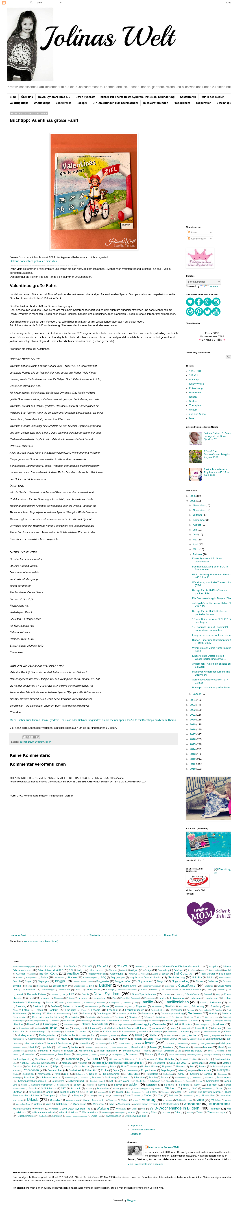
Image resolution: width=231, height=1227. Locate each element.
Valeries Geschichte (93, 1100)
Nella (141, 1059)
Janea (173, 1028)
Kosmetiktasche (36, 1039)
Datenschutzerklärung (143, 1129)
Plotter (180, 1066)
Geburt (133, 1013)
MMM (210, 1051)
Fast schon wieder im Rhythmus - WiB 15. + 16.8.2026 (216, 472)
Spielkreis (169, 1085)
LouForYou (61, 1047)
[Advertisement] (94, 906)
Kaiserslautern (128, 1032)
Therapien (195, 405)
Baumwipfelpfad (90, 978)
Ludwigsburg (90, 1047)
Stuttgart (17, 1091)
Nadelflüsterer (42, 1059)
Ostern (213, 1062)
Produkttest (75, 1070)
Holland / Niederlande (93, 1024)
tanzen (49, 1091)
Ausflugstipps (19, 102)
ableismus (139, 967)
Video (200, 1100)
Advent (227, 966)
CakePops (169, 986)
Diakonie (54, 994)
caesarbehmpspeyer (152, 986)
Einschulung (99, 998)
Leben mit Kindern (33, 1043)
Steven (158, 1089)
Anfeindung (163, 970)
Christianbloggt (47, 990)
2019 (193, 724)
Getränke (119, 1017)
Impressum (136, 1125)
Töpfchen (116, 1096)
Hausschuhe (154, 1021)
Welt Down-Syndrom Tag (76, 1108)
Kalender (143, 1031)
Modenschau (28, 1054)
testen (178, 1091)
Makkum (168, 1047)
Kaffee (95, 1031)
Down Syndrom (85, 96)
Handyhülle (99, 1020)
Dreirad (178, 994)
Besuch (17, 981)
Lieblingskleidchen (207, 1043)
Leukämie (170, 1043)
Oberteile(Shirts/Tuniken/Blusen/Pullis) (117, 1062)
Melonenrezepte (131, 1051)
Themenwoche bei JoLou (26, 1095)
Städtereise (102, 1088)
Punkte (104, 1070)
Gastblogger (104, 1013)
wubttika (143, 1112)
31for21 (193, 375)
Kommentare (198, 238)
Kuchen (123, 1038)
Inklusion (51, 1028)
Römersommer (111, 1073)
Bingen (28, 981)
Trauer (137, 1096)
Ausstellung (116, 973)
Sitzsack (178, 1081)
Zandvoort (166, 1112)
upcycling (18, 1100)
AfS (71, 970)
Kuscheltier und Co (167, 1039)
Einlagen (70, 998)
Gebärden (121, 1014)
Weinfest (39, 1109)
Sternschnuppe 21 (142, 1089)
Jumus (82, 1031)
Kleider (153, 1035)
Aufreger (20, 974)
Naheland (72, 1059)
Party (44, 1066)
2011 (193, 763)
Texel (191, 1092)
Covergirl (110, 990)
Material (44, 1051)
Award (155, 974)
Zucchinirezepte (26, 1116)
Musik (161, 1054)
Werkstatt (121, 1109)
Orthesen (197, 1062)
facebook (101, 1003)
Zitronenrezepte (216, 1112)
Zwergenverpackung (135, 1116)
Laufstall (16, 1043)
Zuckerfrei (43, 1116)
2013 (193, 754)
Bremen (28, 986)
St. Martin (75, 1088)
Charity (16, 989)
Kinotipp (103, 1035)
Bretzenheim (60, 985)
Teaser (119, 1092)
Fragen (39, 1010)
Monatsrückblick (47, 1054)
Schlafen (96, 1077)
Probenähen (31, 1070)
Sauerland (29, 1077)
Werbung (103, 1108)
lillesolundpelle (19, 1047)
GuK (199, 1017)
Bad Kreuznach (183, 973)
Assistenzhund (215, 970)
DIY (71, 994)
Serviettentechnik (97, 1081)
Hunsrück (187, 1024)
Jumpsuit (69, 1031)
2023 (193, 704)
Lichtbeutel (183, 1043)
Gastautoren (188, 96)
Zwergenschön (113, 1116)
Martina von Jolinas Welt (163, 1147)
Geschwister (72, 1017)
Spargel (90, 1085)
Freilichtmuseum (134, 1009)
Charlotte (29, 989)
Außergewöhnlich (97, 974)
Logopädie (46, 1047)
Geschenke (19, 1017)
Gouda (190, 1017)
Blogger (60, 981)
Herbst (194, 1020)
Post (192, 1066)
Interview (93, 1028)
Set (111, 1081)
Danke (154, 990)
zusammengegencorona (76, 1116)
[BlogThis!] (27, 737)
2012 (193, 759)
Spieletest (151, 1084)
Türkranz (173, 1095)
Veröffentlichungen (184, 1100)
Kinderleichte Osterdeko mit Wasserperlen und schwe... (209, 657)
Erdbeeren (195, 998)
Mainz (153, 1047)
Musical (149, 1054)
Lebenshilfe (84, 1043)
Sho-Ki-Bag (141, 1081)
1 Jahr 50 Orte (69, 966)
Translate (212, 286)
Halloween (69, 1020)
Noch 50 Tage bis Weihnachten (38, 1062)
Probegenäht (182, 102)
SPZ (63, 1088)
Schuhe (153, 1077)
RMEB (57, 1074)
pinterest (134, 1067)
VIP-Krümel (216, 1100)
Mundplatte (117, 1054)
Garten (86, 1013)
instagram (79, 1028)
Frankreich (70, 1010)
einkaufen (45, 998)
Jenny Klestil (201, 1028)
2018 (193, 729)
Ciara (77, 989)
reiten (181, 1070)
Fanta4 (203, 1003)
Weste (135, 1109)
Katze (196, 1032)
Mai (195, 539)
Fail (135, 1003)
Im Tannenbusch (23, 1028)
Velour (135, 1100)
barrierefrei (59, 978)
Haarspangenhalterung (38, 1021)
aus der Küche (197, 413)
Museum (132, 1054)
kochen (193, 1035)
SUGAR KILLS (35, 1092)
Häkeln (55, 1020)
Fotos (25, 1009)
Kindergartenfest (47, 1035)
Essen (49, 1002)
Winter (74, 1112)
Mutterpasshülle (211, 1054)
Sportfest (212, 1084)
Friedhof (218, 1010)
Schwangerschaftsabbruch (32, 1081)
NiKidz (194, 1059)
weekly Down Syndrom (146, 1104)
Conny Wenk (196, 383)
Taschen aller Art (69, 1091)
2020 (193, 719)
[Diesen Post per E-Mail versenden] (24, 737)
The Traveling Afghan (209, 1092)
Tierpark (78, 1095)
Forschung (215, 1006)
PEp (55, 1066)
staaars (89, 1089)
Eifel (31, 998)
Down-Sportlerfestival (144, 994)
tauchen (101, 1092)
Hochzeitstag (70, 1024)
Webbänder (124, 1104)
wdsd (111, 1104)
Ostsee (227, 1062)
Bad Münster (208, 974)
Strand (219, 1088)
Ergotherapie (211, 998)
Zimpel (190, 1112)
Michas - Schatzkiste (164, 1051)
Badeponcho (31, 978)
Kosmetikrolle (18, 1039)
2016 (193, 739)
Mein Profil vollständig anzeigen (145, 1163)
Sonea (227, 1080)
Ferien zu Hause (71, 1006)
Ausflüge (194, 379)
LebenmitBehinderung (59, 1043)
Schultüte (197, 1078)
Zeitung (178, 1112)
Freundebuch (205, 1010)
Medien (68, 1050)
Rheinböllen (27, 1074)
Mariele (207, 1047)
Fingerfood (141, 1006)
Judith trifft (18, 1031)
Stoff (194, 1088)
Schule (165, 1077)
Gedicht (213, 1013)
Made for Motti (138, 1047)
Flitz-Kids (170, 1006)
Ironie (104, 1028)
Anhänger (179, 970)
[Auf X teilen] (31, 737)
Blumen (199, 981)
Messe (147, 1051)
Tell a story (151, 1092)
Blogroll (161, 981)
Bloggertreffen (123, 981)
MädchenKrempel (119, 1047)
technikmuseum (134, 1092)
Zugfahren (56, 1116)
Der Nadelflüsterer (36, 994)
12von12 (102, 966)
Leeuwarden (100, 1043)
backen (165, 974)
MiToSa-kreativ (193, 1050)
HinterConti (33, 1024)
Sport (197, 1084)
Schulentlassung (182, 1078)
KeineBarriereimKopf (211, 1032)
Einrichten (83, 998)
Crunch (143, 989)
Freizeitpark (176, 1010)
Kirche (113, 1035)
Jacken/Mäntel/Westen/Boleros (128, 1028)
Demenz (220, 990)
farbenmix (215, 1002)
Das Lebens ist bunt (169, 990)
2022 (193, 709)
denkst (19, 994)
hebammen (182, 1021)
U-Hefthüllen (208, 1095)
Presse (16, 1070)
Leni (111, 1043)
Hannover (114, 1020)
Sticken (193, 401)
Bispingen (43, 981)
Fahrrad (126, 1003)
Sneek (189, 1081)
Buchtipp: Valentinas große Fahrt (211, 687)
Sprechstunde (19, 1089)
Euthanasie (88, 1003)
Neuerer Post (18, 935)
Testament (166, 1092)
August (197, 524)
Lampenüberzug (214, 1039)
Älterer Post (170, 935)
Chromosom (64, 989)
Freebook (112, 1009)
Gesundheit (106, 1017)
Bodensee (213, 981)
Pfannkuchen (100, 1067)
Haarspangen (19, 1021)
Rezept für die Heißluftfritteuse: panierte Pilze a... (210, 592)
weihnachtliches (219, 1104)
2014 (193, 749)
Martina (32, 1051)
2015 (193, 744)
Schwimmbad (76, 1080)
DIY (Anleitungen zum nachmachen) (115, 102)
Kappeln (185, 1031)
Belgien (210, 977)
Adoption (213, 966)
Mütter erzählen (176, 1054)
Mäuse (56, 1051)
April (196, 544)
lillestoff (33, 1047)
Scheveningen (71, 1078)
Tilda (92, 1096)
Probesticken (55, 1070)
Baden (19, 978)
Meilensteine (86, 1050)
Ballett (44, 977)
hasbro (126, 1021)
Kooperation (203, 102)
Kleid (138, 1035)
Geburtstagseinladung (172, 1013)
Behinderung (176, 977)
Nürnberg (82, 1063)
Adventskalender (22, 970)
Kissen (124, 1035)
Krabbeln (53, 1039)
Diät (63, 994)
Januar (197, 693)
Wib (143, 1109)
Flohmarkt (183, 1006)
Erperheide (18, 1002)
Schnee (124, 1077)
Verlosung (148, 1100)
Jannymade (185, 1028)
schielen (84, 1078)
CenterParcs (63, 102)
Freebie (95, 1009)
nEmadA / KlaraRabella (160, 1059)
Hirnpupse (195, 392)
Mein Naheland (108, 1050)
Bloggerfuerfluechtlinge (83, 981)
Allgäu (134, 970)
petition (67, 1067)
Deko (209, 989)
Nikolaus (205, 1059)
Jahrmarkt (158, 1028)
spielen (133, 1084)
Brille (91, 986)
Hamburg (85, 1021)
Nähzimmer (130, 1059)
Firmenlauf (156, 1006)
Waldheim (61, 1103)
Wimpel (63, 1112)
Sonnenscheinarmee (42, 1085)
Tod (99, 1096)
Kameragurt (157, 1032)
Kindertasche (68, 1035)
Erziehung (34, 1002)
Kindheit (82, 1035)
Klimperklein (169, 1035)
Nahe (57, 1059)
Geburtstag (147, 1013)
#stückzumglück (48, 966)
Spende (102, 1084)
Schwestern (58, 1081)
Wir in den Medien (213, 96)
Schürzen (209, 1078)
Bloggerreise (102, 981)
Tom (106, 1096)
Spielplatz (184, 1085)
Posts (193, 232)
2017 (193, 734)
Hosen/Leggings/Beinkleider (150, 1024)
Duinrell (208, 994)
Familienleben (176, 1002)
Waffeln (38, 1104)
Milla (179, 1051)
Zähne (154, 1112)
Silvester (155, 1080)
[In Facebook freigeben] (34, 737)
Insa (67, 1028)
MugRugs (104, 1054)
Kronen (100, 1039)
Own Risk (31, 1066)
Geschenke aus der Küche (46, 1017)
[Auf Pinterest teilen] (38, 737)
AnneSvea (192, 970)
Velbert (124, 1100)
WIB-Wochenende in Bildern (174, 1108)
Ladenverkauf (196, 1039)
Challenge (209, 986)
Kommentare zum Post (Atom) (41, 941)
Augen (32, 974)
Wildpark (21, 1112)
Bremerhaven (42, 986)
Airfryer (81, 970)
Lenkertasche (124, 1043)
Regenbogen (167, 1070)
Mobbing (220, 1051)
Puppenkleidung (131, 1070)
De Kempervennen (191, 989)
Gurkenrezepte (212, 1017)
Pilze (123, 1066)
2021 (193, 714)
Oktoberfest (159, 1063)
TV (197, 1096)
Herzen (208, 1021)
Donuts (85, 994)
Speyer (118, 1084)
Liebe (193, 1043)
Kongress (216, 1035)
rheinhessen (44, 1074)
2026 (193, 495)
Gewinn (133, 1017)
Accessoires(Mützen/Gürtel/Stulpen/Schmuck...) (175, 966)
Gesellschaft (91, 1017)
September (199, 519)
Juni (195, 534)
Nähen (193, 396)
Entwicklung (196, 388)
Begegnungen (118, 977)
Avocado (145, 974)
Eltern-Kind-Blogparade (130, 998)
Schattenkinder (49, 1077)
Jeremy (216, 1028)
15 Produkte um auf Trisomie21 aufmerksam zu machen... (210, 628)
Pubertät (90, 1070)
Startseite (94, 935)
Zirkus (199, 1112)
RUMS (180, 1073)
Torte (127, 1095)
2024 (193, 699)
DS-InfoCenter (192, 994)
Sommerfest (212, 1081)
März (196, 549)
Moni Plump (64, 1054)
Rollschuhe (80, 1074)
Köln (206, 1035)
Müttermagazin (193, 1054)
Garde (75, 1013)
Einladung (58, 998)
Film (130, 1006)
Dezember (199, 505)
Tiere (64, 1095)
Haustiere (168, 1020)
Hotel (175, 1024)
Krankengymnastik (83, 1039)
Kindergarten (25, 1035)
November (199, 510)
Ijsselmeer (219, 1024)
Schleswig (110, 1077)
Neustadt (184, 1059)
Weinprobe (53, 1109)
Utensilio (55, 1100)
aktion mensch (96, 970)
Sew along (123, 1080)
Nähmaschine (115, 1059)
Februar (198, 554)
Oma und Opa (177, 1062)
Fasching (21, 1006)
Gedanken (195, 1013)
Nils (14, 1063)
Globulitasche (162, 1017)
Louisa (75, 1047)
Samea (208, 1073)
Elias (114, 998)
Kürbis (149, 1039)
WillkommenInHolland (43, 1112)
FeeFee (55, 1006)
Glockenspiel (177, 1017)
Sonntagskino (63, 1085)
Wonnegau (119, 1112)
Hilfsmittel (18, 1024)
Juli (195, 529)
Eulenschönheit (73, 1003)
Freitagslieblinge (158, 1010)
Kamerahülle (171, 1032)
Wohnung (106, 1112)
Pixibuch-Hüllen (149, 1066)
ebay (218, 994)
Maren (197, 1047)
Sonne (24, 1085)
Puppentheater (148, 1070)
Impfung (38, 1028)
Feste (105, 1006)
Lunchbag (103, 1047)
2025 (193, 500)
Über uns (27, 96)
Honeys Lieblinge (123, 1024)
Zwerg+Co (96, 1116)
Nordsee (67, 1062)
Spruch (32, 1088)
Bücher (23, 742)
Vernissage (168, 1100)
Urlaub (193, 409)
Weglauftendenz (171, 1104)
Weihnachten (192, 1104)
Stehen (116, 1089)
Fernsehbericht (91, 1006)
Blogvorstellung (180, 981)
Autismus (133, 974)
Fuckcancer (62, 1014)
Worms (131, 1112)
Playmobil (167, 1066)
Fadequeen (114, 1003)
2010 (193, 768)
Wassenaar (98, 1104)
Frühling (36, 1013)
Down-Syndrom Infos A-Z (54, 96)
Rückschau (168, 1074)
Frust (50, 1013)
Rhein (15, 1074)
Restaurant (204, 1070)
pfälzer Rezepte (82, 1066)
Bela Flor (197, 977)
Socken (199, 1081)
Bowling (17, 986)
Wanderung (79, 1103)
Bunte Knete (130, 986)
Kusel (184, 1039)
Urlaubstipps (42, 102)
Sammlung (222, 1074)
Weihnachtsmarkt (22, 1109)
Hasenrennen (139, 1021)
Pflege (113, 1066)
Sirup (168, 1081)
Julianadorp (56, 1032)
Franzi (84, 1010)
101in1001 (195, 371)
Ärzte (202, 970)
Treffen (148, 1095)
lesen (48, 742)
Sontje (77, 1084)
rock (66, 1073)
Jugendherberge (36, 1031)
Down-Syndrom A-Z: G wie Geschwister (207, 560)
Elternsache (149, 998)
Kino (92, 1035)
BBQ (103, 977)
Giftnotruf (148, 1017)
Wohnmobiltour (90, 1112)
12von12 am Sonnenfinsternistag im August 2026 (217, 454)
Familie (146, 1002)
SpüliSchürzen (48, 1088)
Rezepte (82, 102)
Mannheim (184, 1047)
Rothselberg (152, 1074)
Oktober (198, 514)
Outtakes (17, 1066)
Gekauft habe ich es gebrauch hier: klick (33, 261)
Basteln (72, 977)
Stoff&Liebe (207, 1089)
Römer (93, 1073)
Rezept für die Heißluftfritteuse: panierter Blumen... (210, 613)
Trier (160, 1095)
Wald (48, 1104)
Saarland (194, 1074)
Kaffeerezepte (110, 1031)
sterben (126, 1089)
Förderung (198, 1006)
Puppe (116, 1070)
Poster (202, 1066)
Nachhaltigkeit (21, 1059)
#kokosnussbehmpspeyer (24, 967)
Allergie (124, 970)
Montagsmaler (82, 1054)
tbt (110, 1092)
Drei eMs (167, 994)
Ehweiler (17, 998)
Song (15, 1085)
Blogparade (144, 981)
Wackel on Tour (23, 1104)
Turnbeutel (187, 1096)
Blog (13, 96)
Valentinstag (72, 1100)
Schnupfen (139, 1077)
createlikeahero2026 (127, 990)
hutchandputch (202, 1024)
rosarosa (132, 1073)
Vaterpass (112, 1100)
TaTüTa (89, 1092)
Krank (64, 1038)
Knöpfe (182, 1035)
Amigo (148, 970)
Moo (94, 1054)
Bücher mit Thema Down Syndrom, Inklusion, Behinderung (138, 96)
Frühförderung (20, 1013)
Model (15, 1054)
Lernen (137, 1043)
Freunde (190, 1010)
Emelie (162, 998)
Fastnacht (38, 1006)
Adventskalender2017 (50, 970)
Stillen (185, 1089)
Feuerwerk (120, 1006)
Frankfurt (53, 1009)
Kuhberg (138, 1039)
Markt (221, 1047)
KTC (109, 1038)
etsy (61, 1003)
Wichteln (215, 1108)
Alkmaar (112, 970)
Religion (191, 1070)
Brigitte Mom (79, 986)
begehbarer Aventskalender (145, 977)
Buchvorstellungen (155, 102)
